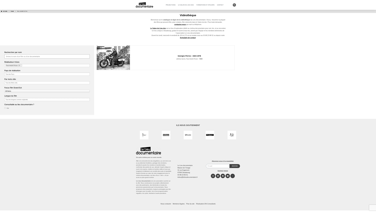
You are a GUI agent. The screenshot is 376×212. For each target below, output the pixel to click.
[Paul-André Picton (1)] (47, 65)
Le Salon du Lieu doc (186, 5)
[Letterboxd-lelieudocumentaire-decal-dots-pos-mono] (232, 176)
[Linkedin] (218, 176)
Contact (220, 5)
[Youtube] (228, 176)
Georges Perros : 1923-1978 (189, 56)
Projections (170, 5)
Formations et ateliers (205, 5)
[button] (234, 5)
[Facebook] (223, 176)
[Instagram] (213, 176)
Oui (8, 108)
